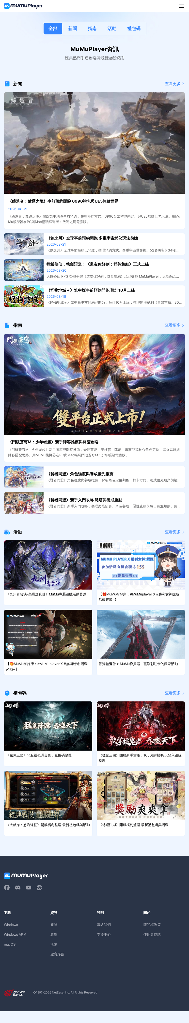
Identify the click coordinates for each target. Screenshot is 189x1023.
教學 (53, 934)
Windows (11, 925)
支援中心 (104, 934)
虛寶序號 (57, 954)
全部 (52, 28)
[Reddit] (39, 887)
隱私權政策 (152, 924)
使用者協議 (152, 934)
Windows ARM (15, 934)
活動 (112, 28)
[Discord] (18, 887)
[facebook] (7, 887)
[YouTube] (29, 887)
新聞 (72, 28)
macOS (10, 944)
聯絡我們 (104, 924)
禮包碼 (134, 28)
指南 (92, 28)
